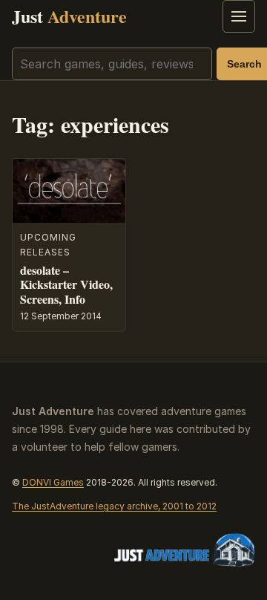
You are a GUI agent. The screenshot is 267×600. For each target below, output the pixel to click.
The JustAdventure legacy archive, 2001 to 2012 (114, 506)
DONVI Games (53, 482)
